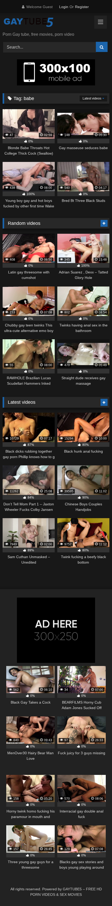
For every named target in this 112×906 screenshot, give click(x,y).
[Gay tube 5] (46, 23)
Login (63, 7)
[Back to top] (96, 890)
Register (82, 7)
